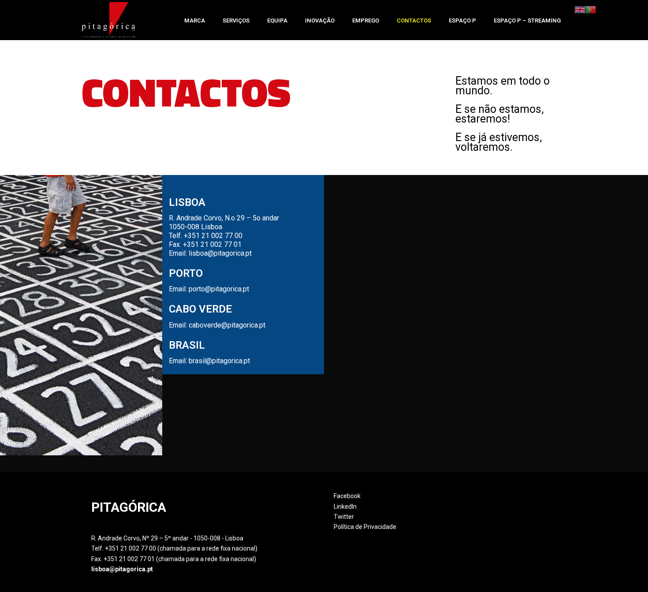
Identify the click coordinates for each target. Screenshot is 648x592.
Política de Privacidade (365, 526)
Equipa (277, 20)
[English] (580, 9)
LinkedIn (345, 506)
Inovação (320, 20)
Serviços (236, 20)
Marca (194, 20)
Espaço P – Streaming (527, 20)
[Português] (590, 9)
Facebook (347, 495)
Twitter (344, 516)
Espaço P (462, 20)
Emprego (365, 20)
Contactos (414, 20)
